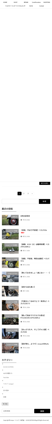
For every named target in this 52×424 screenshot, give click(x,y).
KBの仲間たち (7, 373)
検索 (42, 411)
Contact (41, 6)
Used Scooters (36, 2)
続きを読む (44, 183)
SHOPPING (47, 2)
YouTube (6, 377)
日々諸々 (6, 390)
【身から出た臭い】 (28, 287)
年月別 (5, 404)
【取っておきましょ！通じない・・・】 (35, 273)
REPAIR (26, 2)
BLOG (31, 6)
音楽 (4, 397)
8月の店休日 (25, 216)
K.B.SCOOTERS (8, 367)
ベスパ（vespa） (8, 384)
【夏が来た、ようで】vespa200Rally (34, 344)
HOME (5, 2)
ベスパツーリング (10, 6)
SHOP (15, 2)
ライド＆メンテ (20, 6)
